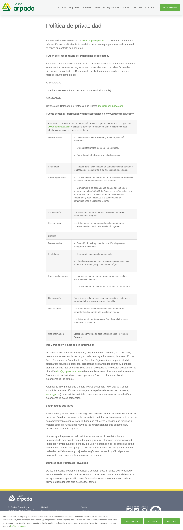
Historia (61, 7)
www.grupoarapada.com (95, 40)
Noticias (138, 7)
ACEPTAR (171, 521)
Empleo (126, 7)
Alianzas (87, 7)
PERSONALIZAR (132, 521)
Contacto (150, 7)
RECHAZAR (153, 521)
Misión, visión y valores (106, 7)
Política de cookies (18, 526)
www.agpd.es (53, 394)
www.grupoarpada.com (59, 126)
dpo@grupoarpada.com (110, 106)
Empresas (74, 7)
